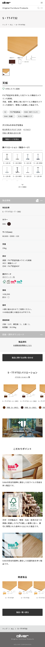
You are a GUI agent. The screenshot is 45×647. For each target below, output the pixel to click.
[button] (40, 200)
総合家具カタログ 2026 (11, 129)
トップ (4, 25)
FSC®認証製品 (15, 112)
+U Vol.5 (26, 129)
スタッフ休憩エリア (25, 116)
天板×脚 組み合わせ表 (11, 133)
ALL (11, 25)
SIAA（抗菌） (9, 116)
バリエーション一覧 (22, 377)
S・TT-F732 (20, 25)
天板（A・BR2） (13, 407)
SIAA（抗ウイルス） (31, 112)
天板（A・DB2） (31, 407)
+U (5, 112)
